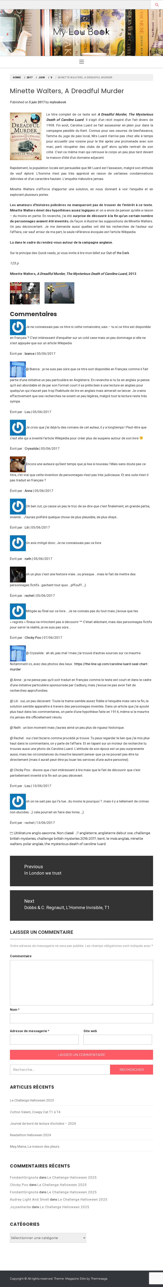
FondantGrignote (24, 1177)
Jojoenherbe (20, 1207)
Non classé (65, 833)
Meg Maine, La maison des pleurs (34, 1146)
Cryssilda (32, 448)
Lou (27, 412)
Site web (90, 1031)
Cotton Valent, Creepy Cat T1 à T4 (35, 1112)
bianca (29, 354)
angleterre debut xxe (115, 833)
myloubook (58, 102)
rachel (29, 596)
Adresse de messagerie (29, 1031)
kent (101, 838)
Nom (14, 1010)
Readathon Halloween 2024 (30, 1135)
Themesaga (99, 1278)
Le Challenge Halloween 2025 (32, 1100)
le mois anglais (117, 838)
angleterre (88, 833)
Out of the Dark (117, 253)
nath (28, 559)
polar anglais (33, 844)
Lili (27, 527)
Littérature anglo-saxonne (34, 833)
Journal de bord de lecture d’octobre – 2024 (43, 1123)
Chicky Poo (33, 638)
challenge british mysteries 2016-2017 (66, 838)
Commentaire (21, 956)
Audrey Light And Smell (29, 1199)
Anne (28, 491)
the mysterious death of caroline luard (75, 844)
